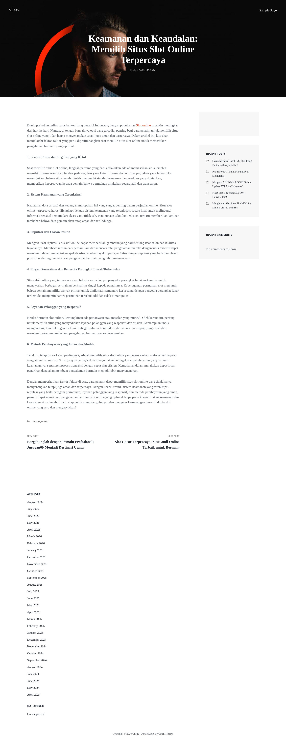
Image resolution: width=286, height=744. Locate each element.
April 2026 (33, 529)
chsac (14, 9)
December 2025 (36, 557)
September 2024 (37, 660)
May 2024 (33, 687)
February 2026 (36, 543)
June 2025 (33, 598)
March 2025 (34, 619)
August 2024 (35, 667)
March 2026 (34, 536)
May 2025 (33, 605)
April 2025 (33, 612)
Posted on (143, 70)
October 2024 (35, 653)
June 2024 (33, 681)
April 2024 (33, 694)
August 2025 (35, 584)
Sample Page (268, 10)
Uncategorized (40, 421)
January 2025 (35, 632)
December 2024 (36, 639)
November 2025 (37, 564)
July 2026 (33, 509)
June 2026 (33, 515)
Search (248, 125)
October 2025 (35, 570)
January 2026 (35, 550)
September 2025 (37, 577)
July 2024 (33, 674)
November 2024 (37, 646)
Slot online (143, 125)
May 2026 (33, 522)
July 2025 (33, 591)
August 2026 (35, 502)
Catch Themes (165, 733)
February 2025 (36, 626)
